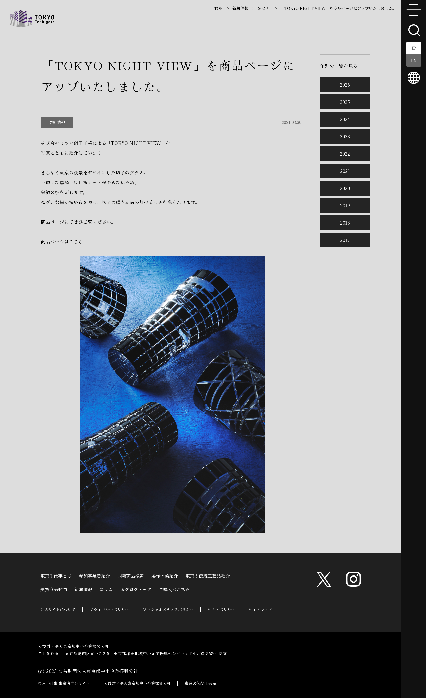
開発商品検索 (130, 575)
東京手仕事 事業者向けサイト (64, 683)
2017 (345, 240)
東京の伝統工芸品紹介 (207, 575)
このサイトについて (58, 609)
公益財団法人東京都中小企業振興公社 (137, 683)
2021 (345, 171)
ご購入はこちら (174, 588)
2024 (345, 119)
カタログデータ (135, 588)
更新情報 (57, 122)
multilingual (413, 78)
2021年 (264, 8)
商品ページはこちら (62, 241)
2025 (345, 102)
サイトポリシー (221, 609)
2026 (345, 84)
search (413, 29)
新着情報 (240, 8)
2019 (345, 205)
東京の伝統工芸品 (200, 683)
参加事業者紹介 (94, 575)
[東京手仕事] (32, 18)
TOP (218, 8)
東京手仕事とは (55, 575)
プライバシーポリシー (109, 609)
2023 (345, 136)
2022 (345, 153)
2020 (345, 188)
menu (413, 9)
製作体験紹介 (164, 575)
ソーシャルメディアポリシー (168, 609)
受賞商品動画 (53, 588)
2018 (345, 223)
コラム (106, 588)
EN (414, 60)
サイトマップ (260, 609)
